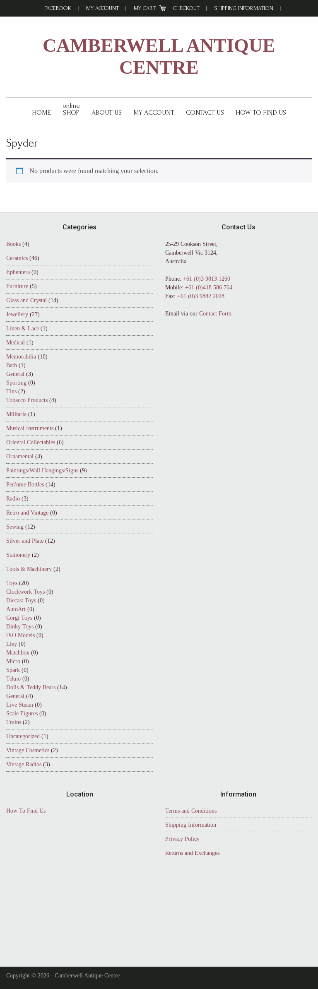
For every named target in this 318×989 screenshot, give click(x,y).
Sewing (15, 527)
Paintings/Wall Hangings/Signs (42, 470)
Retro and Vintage (27, 513)
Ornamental (20, 456)
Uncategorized (23, 736)
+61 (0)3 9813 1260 (206, 279)
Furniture (17, 286)
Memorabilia (21, 357)
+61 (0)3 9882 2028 (200, 296)
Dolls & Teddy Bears (30, 687)
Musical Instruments (29, 428)
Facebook (57, 8)
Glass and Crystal (26, 300)
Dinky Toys (20, 626)
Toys (11, 583)
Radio (13, 499)
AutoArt (16, 609)
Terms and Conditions (191, 811)
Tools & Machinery (29, 569)
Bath (11, 365)
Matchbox (17, 653)
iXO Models (20, 635)
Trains (13, 722)
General (15, 374)
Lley (11, 644)
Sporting (16, 383)
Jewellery (17, 314)
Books (13, 244)
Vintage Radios (23, 764)
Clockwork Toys (25, 592)
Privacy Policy (182, 839)
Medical (15, 342)
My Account (102, 8)
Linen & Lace (22, 328)
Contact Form (215, 313)
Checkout (186, 8)
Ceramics (17, 258)
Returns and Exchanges (192, 853)
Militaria (16, 414)
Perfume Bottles (25, 484)
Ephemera (18, 272)
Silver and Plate (24, 541)
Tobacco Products (27, 400)
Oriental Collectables (30, 442)
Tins (11, 391)
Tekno (13, 679)
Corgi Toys (19, 618)
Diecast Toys (21, 600)
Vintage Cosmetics (27, 750)
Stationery (18, 555)
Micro (13, 661)
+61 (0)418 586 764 (208, 287)
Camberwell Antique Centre (159, 56)
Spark (13, 670)
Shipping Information (243, 8)
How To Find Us (26, 811)
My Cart (145, 8)
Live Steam (19, 705)
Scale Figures (22, 713)
